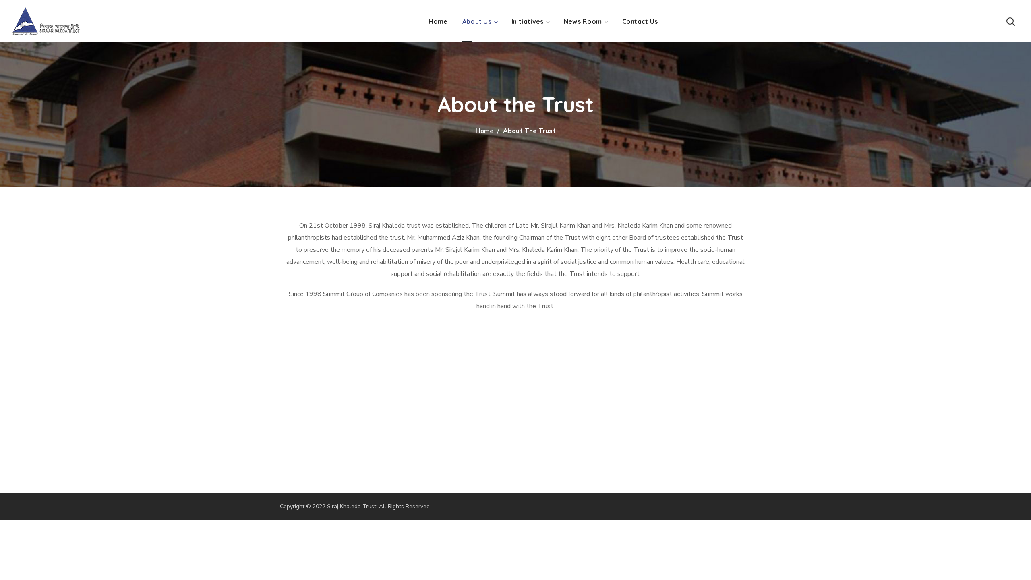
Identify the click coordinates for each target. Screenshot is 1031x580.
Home (484, 130)
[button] (1010, 21)
